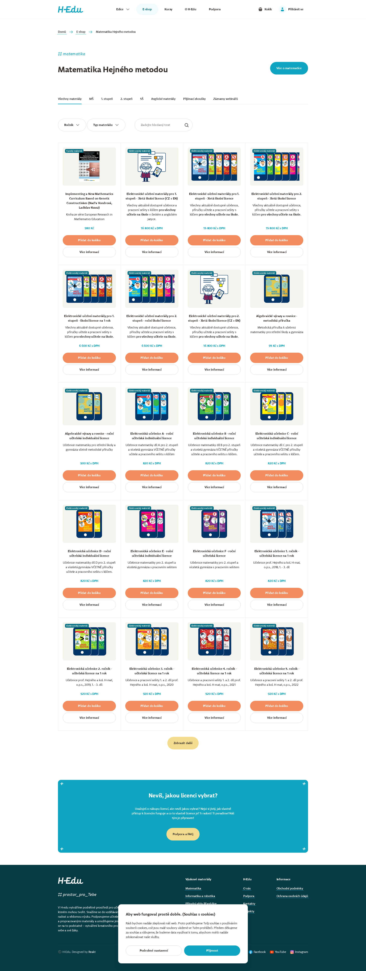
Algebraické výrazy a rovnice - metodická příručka (276, 318)
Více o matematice (289, 68)
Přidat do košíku (89, 240)
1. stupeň (107, 99)
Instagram (301, 952)
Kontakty (249, 903)
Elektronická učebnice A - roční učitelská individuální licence (151, 436)
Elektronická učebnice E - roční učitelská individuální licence (152, 553)
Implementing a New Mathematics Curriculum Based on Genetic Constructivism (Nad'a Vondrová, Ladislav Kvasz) (89, 200)
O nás (247, 888)
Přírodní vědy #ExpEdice (201, 903)
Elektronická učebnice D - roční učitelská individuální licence (89, 553)
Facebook (260, 952)
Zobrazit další (183, 743)
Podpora (215, 9)
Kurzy (168, 9)
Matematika (193, 888)
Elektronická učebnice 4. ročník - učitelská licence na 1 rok (214, 671)
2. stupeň (126, 99)
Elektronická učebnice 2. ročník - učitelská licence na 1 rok (89, 671)
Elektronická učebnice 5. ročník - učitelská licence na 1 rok (276, 671)
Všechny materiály (70, 99)
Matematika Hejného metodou (116, 32)
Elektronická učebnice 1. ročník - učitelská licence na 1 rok (276, 553)
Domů (62, 32)
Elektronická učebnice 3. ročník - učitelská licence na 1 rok (151, 671)
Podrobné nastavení (154, 950)
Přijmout (212, 950)
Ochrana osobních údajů (292, 896)
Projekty (248, 911)
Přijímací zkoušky (194, 99)
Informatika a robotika (200, 896)
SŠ (142, 99)
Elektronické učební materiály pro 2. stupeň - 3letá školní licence (276, 196)
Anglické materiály (163, 99)
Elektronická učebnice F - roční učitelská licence (214, 553)
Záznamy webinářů (225, 99)
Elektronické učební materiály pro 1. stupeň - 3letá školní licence (214, 196)
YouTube (280, 952)
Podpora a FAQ (183, 834)
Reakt (92, 952)
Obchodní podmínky (290, 888)
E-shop (80, 32)
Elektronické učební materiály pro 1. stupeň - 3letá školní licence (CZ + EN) (152, 196)
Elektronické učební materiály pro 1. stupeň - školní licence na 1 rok (89, 318)
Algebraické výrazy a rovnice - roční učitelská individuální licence (89, 436)
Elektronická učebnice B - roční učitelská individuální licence (214, 436)
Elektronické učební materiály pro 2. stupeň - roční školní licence (151, 318)
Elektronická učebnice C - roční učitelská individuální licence (276, 436)
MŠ (91, 99)
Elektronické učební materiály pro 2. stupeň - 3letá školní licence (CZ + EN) (214, 318)
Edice (120, 9)
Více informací (89, 252)
